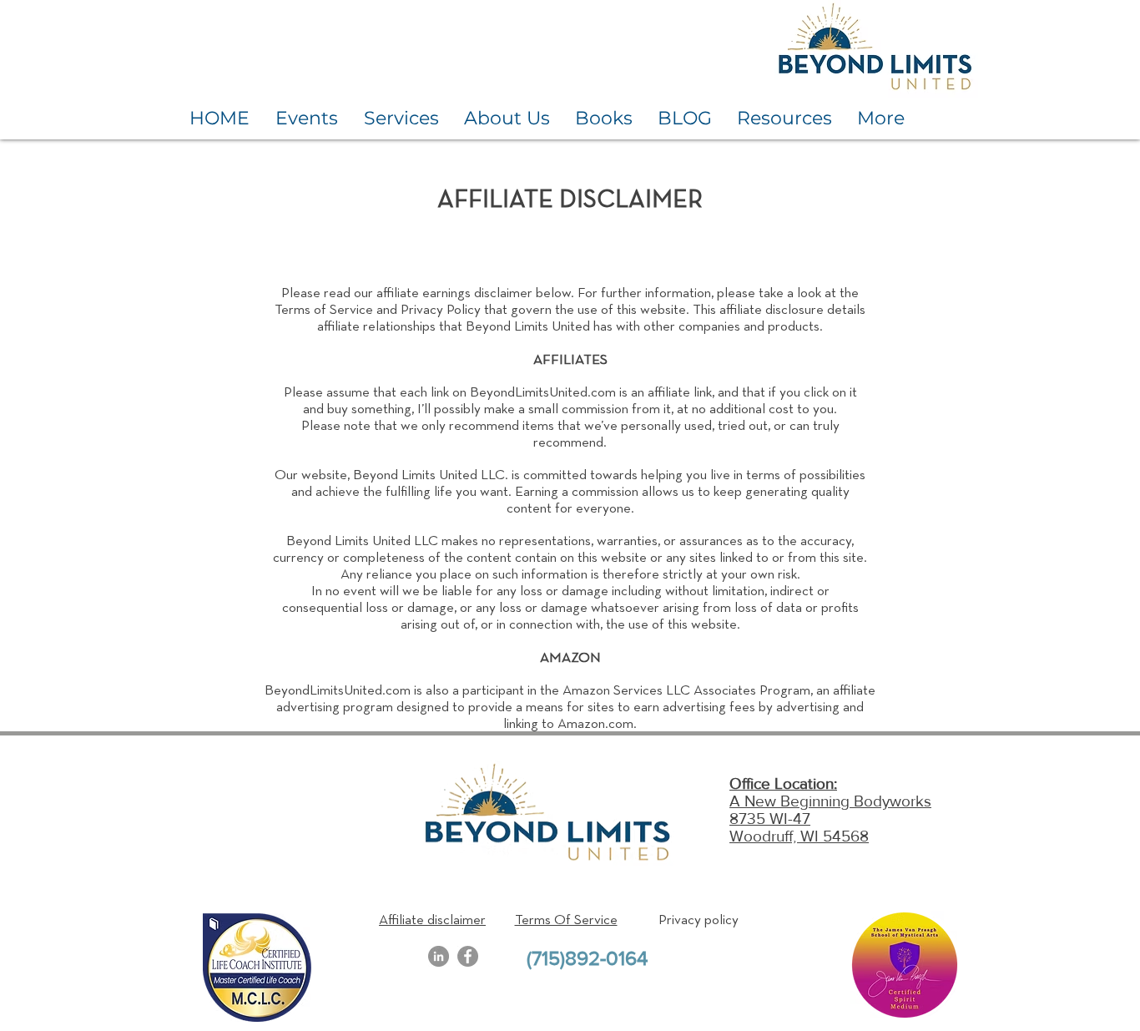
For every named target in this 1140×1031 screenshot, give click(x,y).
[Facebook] (467, 956)
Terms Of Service (566, 920)
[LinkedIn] (438, 956)
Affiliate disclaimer (432, 920)
